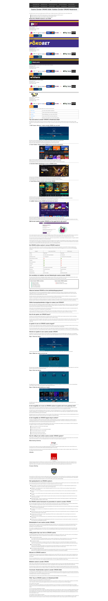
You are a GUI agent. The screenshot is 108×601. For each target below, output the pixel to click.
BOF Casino (32, 110)
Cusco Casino (33, 112)
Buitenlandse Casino (44, 4)
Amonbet (32, 114)
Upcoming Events (64, 6)
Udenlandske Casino (36, 6)
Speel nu (30, 69)
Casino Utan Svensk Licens (53, 4)
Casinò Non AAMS (52, 6)
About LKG (58, 6)
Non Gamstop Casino (44, 6)
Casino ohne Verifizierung (63, 4)
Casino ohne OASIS (71, 4)
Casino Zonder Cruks (36, 4)
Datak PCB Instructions (71, 6)
